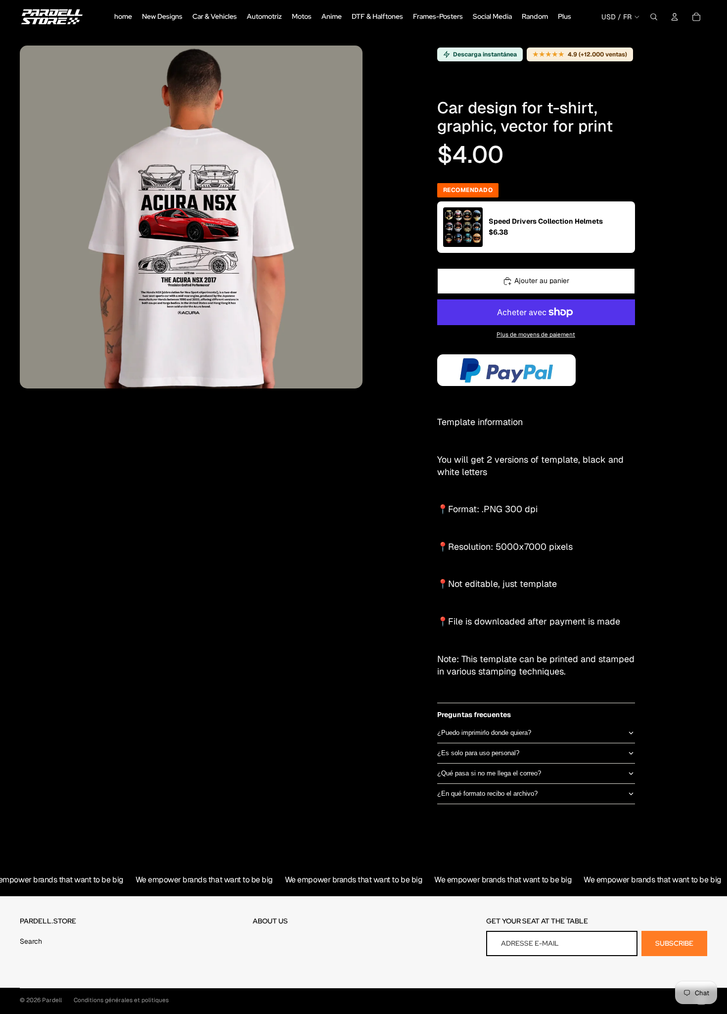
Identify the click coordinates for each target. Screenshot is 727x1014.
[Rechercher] (654, 17)
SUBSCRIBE (674, 943)
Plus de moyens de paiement (536, 334)
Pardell (52, 1000)
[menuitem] (564, 17)
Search (31, 941)
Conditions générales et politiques (121, 1000)
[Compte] (674, 17)
